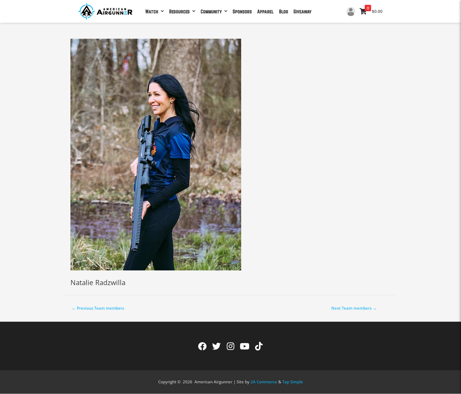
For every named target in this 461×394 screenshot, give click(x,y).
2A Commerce (264, 381)
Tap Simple (292, 381)
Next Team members (354, 308)
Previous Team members (98, 308)
